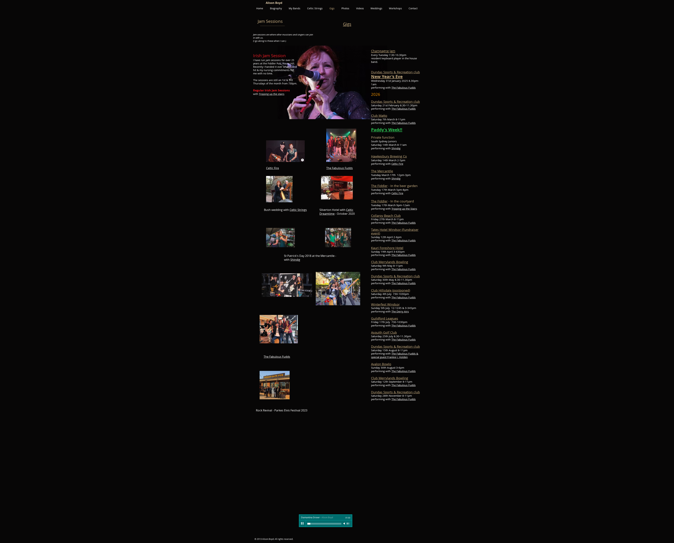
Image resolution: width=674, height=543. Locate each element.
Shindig (395, 148)
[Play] (302, 523)
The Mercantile (382, 171)
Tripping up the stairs (271, 94)
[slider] (348, 523)
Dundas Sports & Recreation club (395, 72)
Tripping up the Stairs (404, 208)
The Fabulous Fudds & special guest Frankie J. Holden (394, 355)
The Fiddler (379, 186)
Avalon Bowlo (381, 364)
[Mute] (344, 523)
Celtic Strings (298, 210)
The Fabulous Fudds (403, 87)
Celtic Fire (397, 163)
